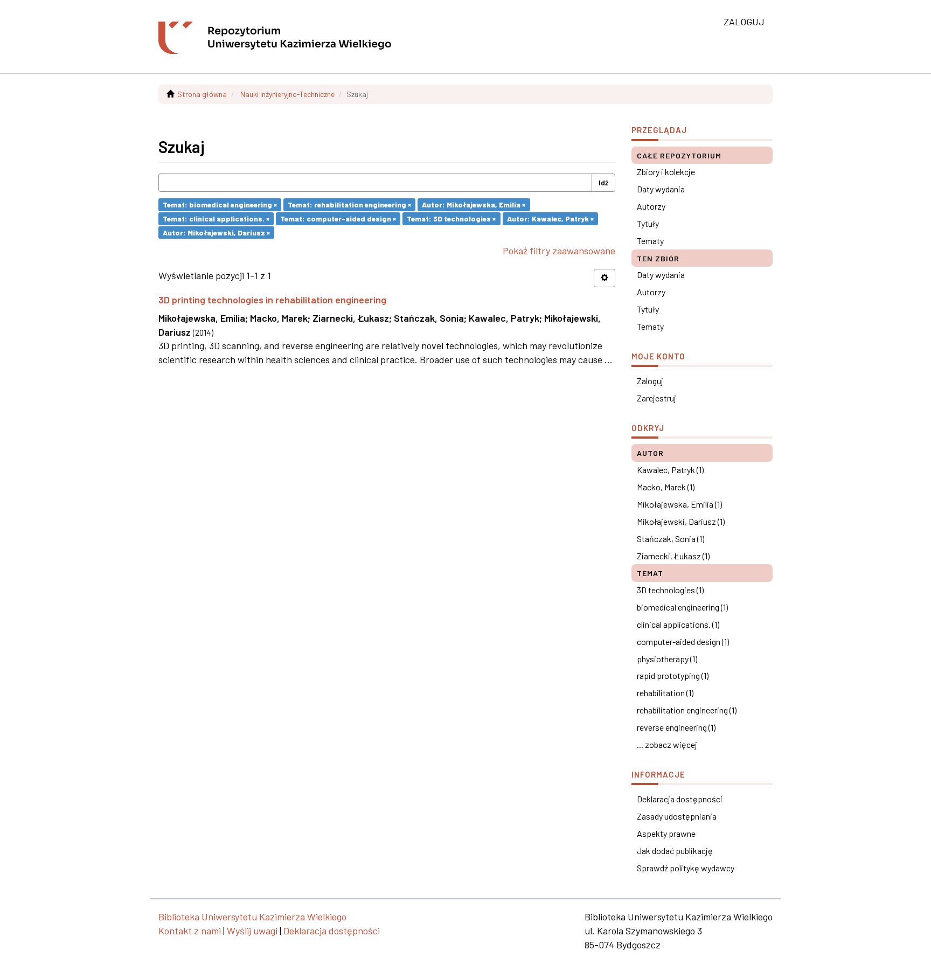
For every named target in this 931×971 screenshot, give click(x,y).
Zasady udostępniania (677, 816)
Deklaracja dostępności (679, 799)
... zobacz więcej (667, 744)
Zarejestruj (656, 398)
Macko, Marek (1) (665, 487)
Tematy (650, 240)
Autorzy (651, 206)
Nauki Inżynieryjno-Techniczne (287, 94)
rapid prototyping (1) (672, 675)
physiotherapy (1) (667, 659)
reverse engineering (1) (676, 727)
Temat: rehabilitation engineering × (349, 204)
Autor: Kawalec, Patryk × (550, 218)
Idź (603, 182)
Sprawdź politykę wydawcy (685, 868)
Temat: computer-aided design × (338, 218)
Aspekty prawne (666, 833)
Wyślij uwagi (252, 931)
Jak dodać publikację (675, 850)
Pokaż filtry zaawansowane (559, 250)
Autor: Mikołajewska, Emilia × (473, 204)
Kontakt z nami (189, 931)
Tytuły (648, 223)
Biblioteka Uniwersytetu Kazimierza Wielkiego (252, 917)
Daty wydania (661, 189)
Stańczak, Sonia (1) (670, 538)
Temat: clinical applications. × (216, 218)
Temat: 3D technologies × (451, 218)
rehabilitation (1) (665, 693)
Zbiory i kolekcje (666, 172)
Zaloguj (650, 381)
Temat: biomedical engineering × (220, 204)
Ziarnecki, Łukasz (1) (673, 556)
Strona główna (202, 94)
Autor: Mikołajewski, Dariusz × (216, 232)
